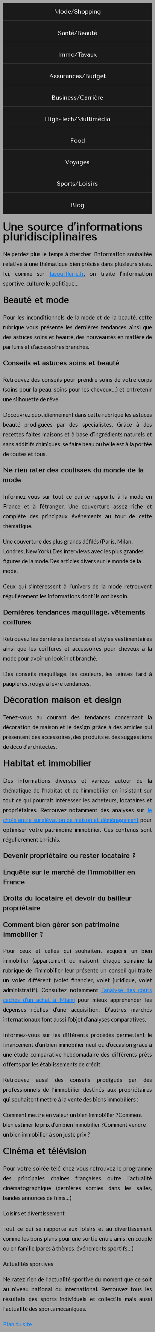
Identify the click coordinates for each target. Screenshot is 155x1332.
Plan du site (17, 1324)
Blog (77, 205)
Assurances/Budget (77, 76)
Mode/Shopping (77, 11)
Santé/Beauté (77, 33)
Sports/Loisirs (77, 183)
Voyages (77, 162)
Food (77, 140)
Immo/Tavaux (77, 54)
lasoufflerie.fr (67, 273)
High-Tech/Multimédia (77, 119)
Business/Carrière (77, 97)
